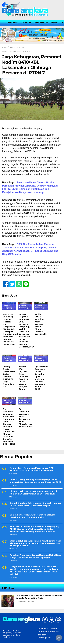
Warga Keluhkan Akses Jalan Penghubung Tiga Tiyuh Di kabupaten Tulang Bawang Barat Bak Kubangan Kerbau (35, 543)
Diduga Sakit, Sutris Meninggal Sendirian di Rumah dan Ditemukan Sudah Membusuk (33, 492)
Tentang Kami (44, 638)
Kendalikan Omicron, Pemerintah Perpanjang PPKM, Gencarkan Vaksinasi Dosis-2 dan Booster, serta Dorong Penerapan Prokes (34, 529)
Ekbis (54, 22)
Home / (5, 47)
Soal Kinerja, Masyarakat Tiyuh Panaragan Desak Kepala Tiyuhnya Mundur (32, 516)
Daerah (26, 22)
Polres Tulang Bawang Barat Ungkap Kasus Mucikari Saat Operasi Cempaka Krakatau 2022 (35, 480)
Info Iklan (42, 635)
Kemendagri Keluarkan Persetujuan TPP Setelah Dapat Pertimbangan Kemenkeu (32, 469)
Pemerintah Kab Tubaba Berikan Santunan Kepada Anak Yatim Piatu (39, 597)
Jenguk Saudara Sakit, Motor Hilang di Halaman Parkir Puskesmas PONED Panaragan (35, 504)
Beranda (12, 22)
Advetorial (41, 22)
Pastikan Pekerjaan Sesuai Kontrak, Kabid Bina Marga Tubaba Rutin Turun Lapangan (35, 556)
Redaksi (53, 629)
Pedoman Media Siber (48, 632)
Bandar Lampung (17, 47)
